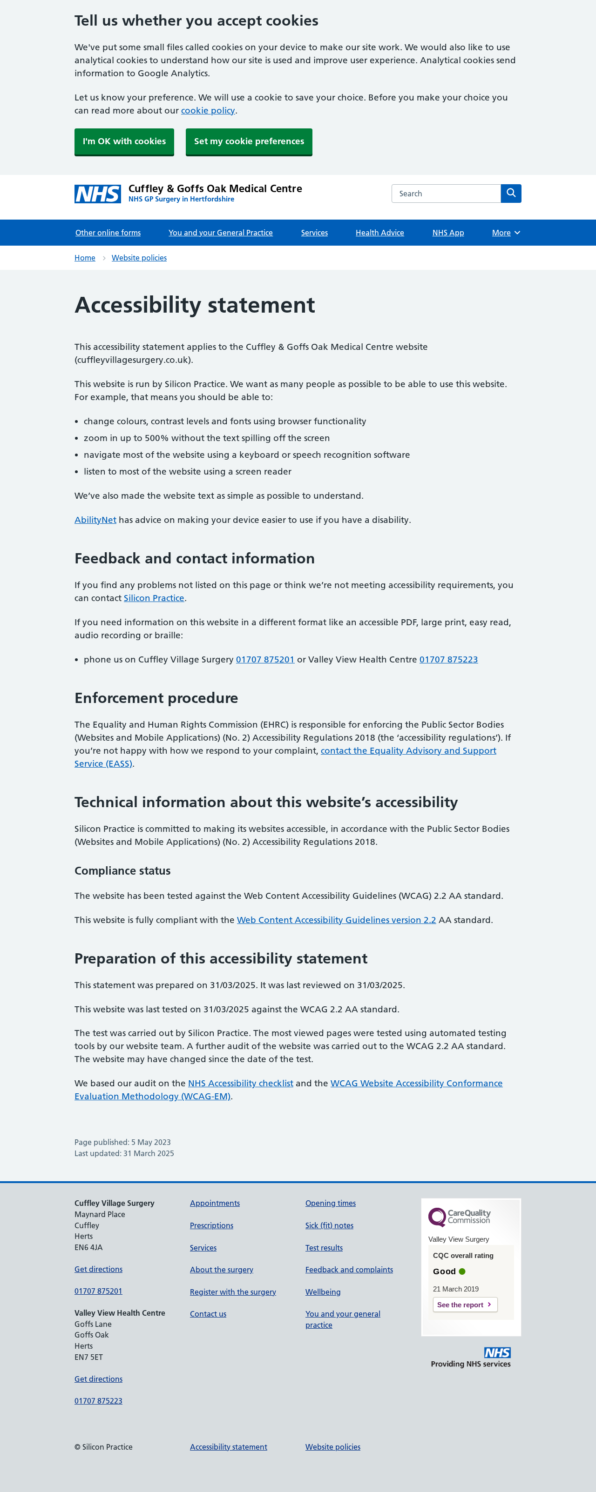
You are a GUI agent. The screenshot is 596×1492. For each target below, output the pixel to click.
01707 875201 (265, 659)
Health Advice (380, 232)
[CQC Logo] (459, 1225)
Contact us (208, 1313)
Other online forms (108, 232)
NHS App (448, 232)
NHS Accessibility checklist (240, 1083)
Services (314, 232)
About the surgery (221, 1269)
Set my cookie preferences (249, 141)
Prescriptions (211, 1225)
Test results (324, 1247)
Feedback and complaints (349, 1269)
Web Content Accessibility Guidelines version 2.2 (336, 920)
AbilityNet (95, 520)
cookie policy (208, 110)
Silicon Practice (154, 598)
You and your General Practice (221, 232)
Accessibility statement (228, 1447)
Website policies (139, 257)
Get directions (98, 1269)
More (504, 232)
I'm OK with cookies (124, 141)
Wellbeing (323, 1292)
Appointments (215, 1203)
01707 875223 (449, 659)
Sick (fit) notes (329, 1225)
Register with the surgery (233, 1292)
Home (84, 257)
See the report (460, 1305)
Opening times (330, 1203)
